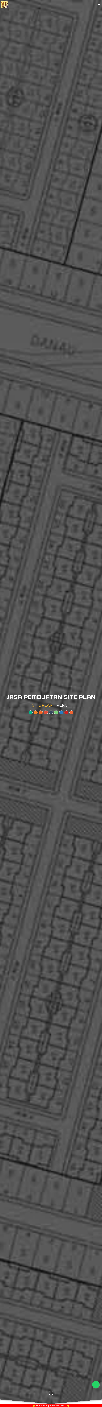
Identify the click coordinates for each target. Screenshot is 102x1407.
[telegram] (61, 712)
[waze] (36, 712)
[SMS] (51, 712)
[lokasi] (31, 712)
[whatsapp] (56, 712)
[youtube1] (66, 712)
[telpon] (46, 712)
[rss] (41, 712)
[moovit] (71, 712)
